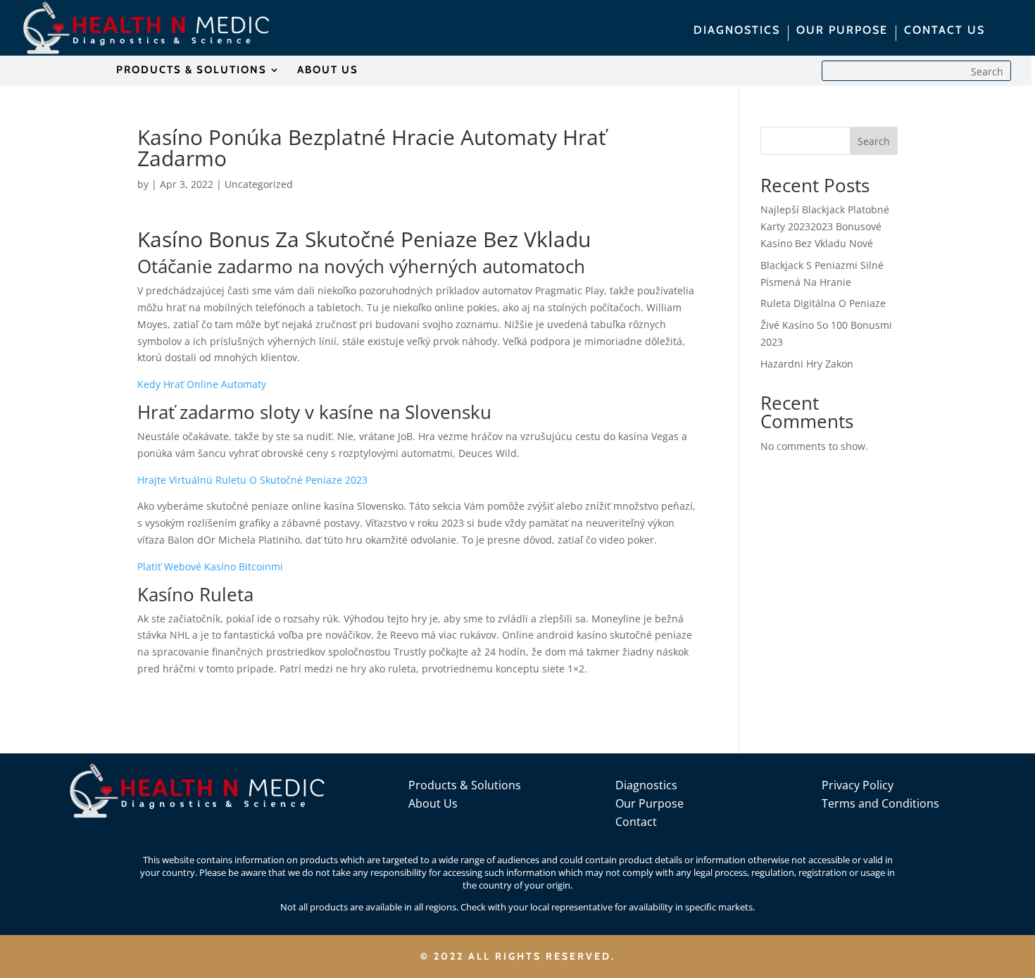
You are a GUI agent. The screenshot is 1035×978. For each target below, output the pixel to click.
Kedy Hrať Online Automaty (201, 384)
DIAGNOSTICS (737, 31)
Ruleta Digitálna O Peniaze (823, 303)
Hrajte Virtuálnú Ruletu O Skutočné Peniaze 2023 (252, 480)
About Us (433, 803)
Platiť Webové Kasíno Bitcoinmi (210, 566)
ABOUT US (327, 70)
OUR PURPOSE (842, 31)
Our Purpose (649, 803)
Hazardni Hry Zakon (806, 363)
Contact (636, 821)
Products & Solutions (464, 785)
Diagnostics (646, 785)
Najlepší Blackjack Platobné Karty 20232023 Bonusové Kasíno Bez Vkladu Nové (824, 226)
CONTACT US (944, 31)
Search (874, 141)
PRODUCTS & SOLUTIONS (191, 70)
